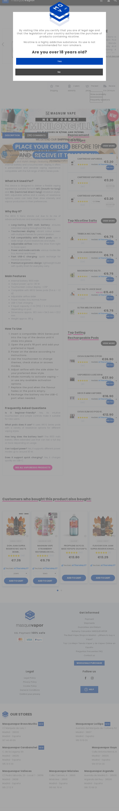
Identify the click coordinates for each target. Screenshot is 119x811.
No (59, 72)
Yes (59, 61)
